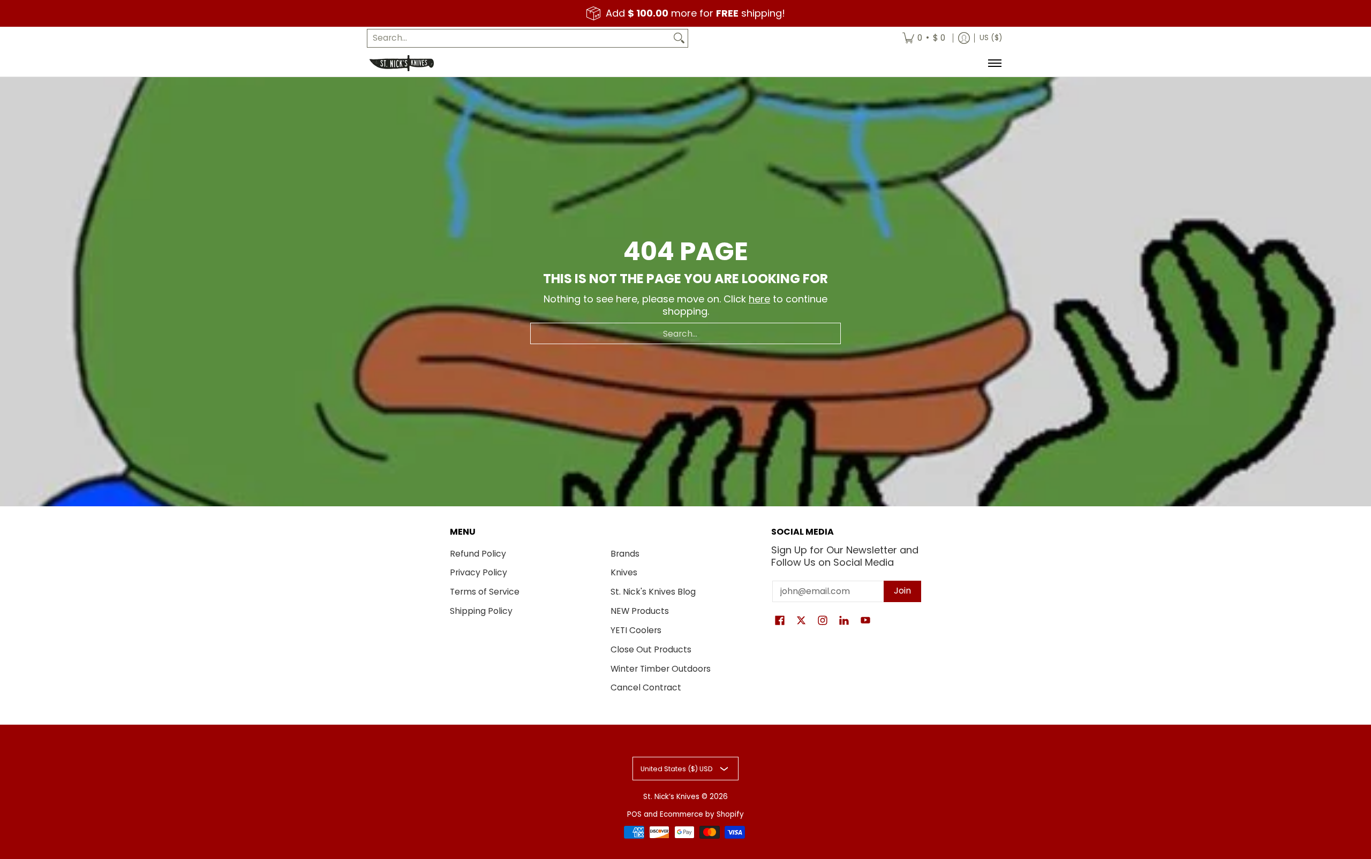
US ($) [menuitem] (991, 38)
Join (902, 590)
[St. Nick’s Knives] (402, 63)
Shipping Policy (481, 611)
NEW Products (640, 611)
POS (634, 814)
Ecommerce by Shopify (702, 814)
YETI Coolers (636, 630)
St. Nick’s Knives (671, 797)
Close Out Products (651, 649)
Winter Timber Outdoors (661, 669)
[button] (779, 621)
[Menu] (994, 63)
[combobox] (519, 38)
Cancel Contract (646, 687)
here (759, 299)
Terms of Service (484, 592)
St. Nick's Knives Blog (653, 592)
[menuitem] (923, 38)
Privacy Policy (478, 572)
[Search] (679, 38)
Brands (625, 554)
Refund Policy (478, 554)
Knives (624, 572)
